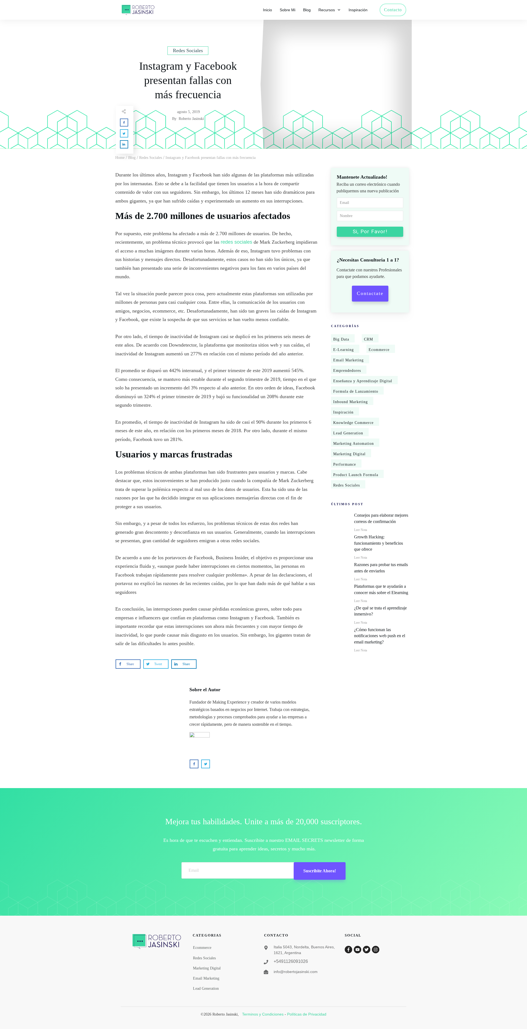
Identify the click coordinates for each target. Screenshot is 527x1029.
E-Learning (343, 350)
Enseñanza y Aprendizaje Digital (362, 381)
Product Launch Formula (355, 475)
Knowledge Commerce (353, 423)
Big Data (341, 339)
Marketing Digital (349, 454)
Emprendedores (347, 371)
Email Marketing (348, 360)
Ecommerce (379, 350)
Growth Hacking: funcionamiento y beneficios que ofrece (378, 543)
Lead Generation (348, 433)
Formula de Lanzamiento (355, 391)
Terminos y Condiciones (263, 1014)
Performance (344, 464)
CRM (368, 339)
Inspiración (343, 412)
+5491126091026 (291, 961)
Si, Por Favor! (370, 231)
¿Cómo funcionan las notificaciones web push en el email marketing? (379, 635)
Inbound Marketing (350, 402)
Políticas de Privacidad (306, 1014)
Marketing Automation (353, 444)
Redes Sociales (346, 485)
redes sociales (236, 242)
